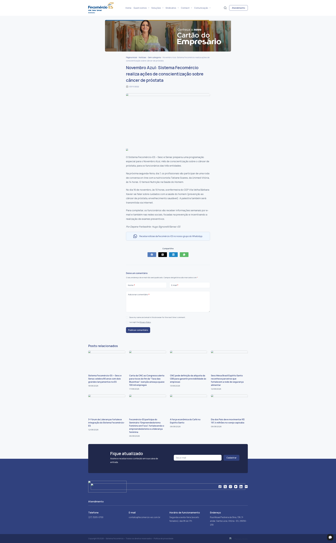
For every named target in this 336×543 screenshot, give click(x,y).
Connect (185, 7)
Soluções (156, 7)
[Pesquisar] (225, 8)
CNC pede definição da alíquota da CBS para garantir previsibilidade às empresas (188, 378)
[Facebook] (152, 254)
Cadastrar (231, 457)
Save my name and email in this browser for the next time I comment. (157, 317)
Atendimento (238, 7)
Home (128, 7)
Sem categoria (154, 57)
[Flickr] (246, 486)
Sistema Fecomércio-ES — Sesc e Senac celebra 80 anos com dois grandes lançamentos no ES (105, 378)
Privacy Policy (145, 322)
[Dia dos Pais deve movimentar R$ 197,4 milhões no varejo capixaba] (229, 404)
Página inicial (131, 57)
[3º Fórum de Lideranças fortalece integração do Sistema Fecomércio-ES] (106, 404)
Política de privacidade (163, 538)
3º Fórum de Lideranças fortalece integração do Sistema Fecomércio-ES (106, 422)
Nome (131, 285)
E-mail (174, 285)
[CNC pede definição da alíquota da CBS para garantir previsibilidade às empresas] (188, 361)
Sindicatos (171, 7)
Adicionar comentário (138, 294)
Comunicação (201, 7)
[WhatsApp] (184, 254)
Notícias (142, 57)
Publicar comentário (138, 330)
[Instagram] (230, 486)
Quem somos (140, 7)
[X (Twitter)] (162, 254)
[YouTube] (235, 486)
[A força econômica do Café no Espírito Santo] (188, 404)
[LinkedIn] (173, 254)
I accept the (140, 322)
